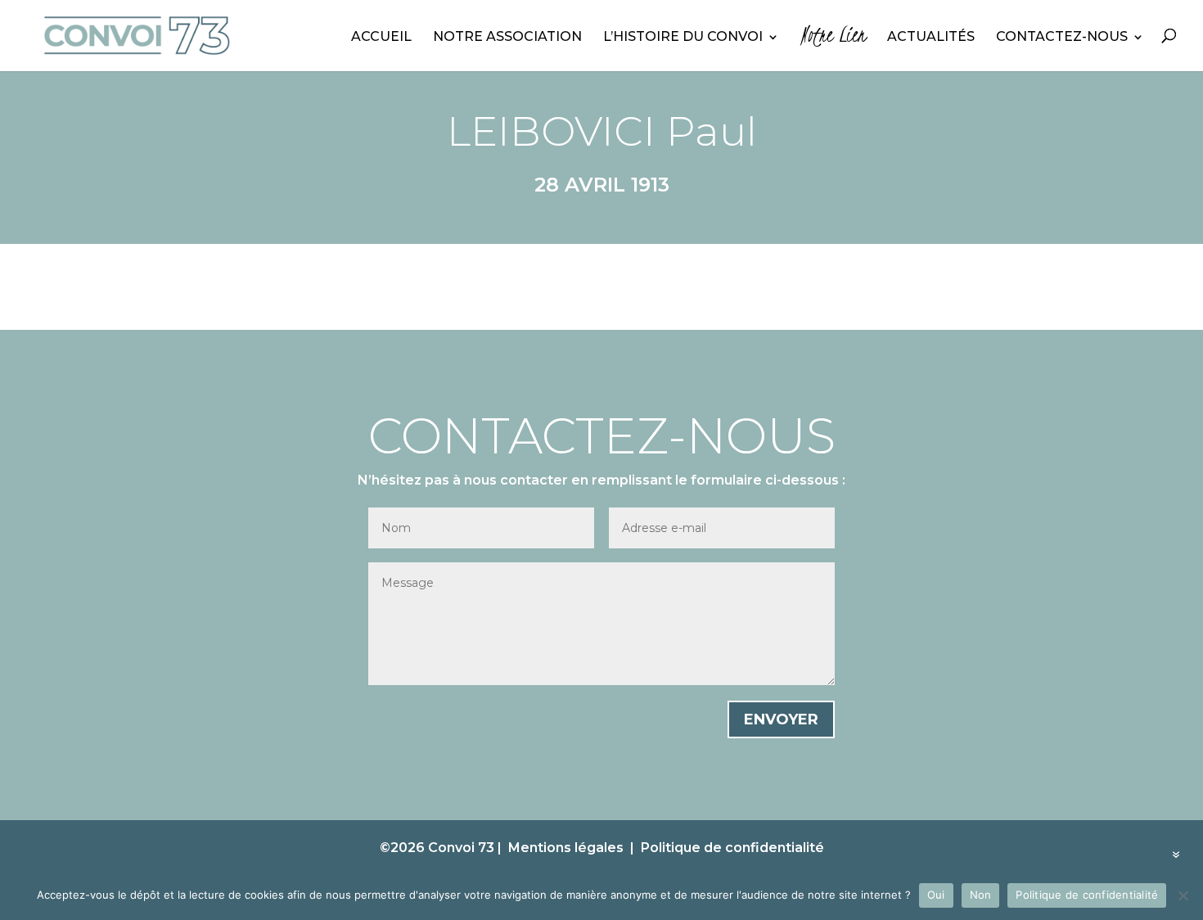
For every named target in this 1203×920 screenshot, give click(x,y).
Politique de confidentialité (732, 847)
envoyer (781, 719)
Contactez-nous (1062, 37)
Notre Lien (833, 39)
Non (981, 894)
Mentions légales (566, 847)
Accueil (381, 37)
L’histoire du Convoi (683, 37)
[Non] (1182, 895)
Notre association (507, 37)
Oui (936, 894)
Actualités (931, 37)
